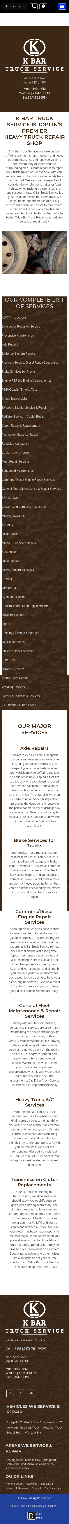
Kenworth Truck (15, 1427)
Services (32, 1483)
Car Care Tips (53, 1488)
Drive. (25, 1498)
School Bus (13, 1432)
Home (9, 1483)
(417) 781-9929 (34, 1348)
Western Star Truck (34, 1432)
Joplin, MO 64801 (34, 82)
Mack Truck (32, 1427)
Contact (36, 1488)
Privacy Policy (18, 1505)
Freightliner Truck (34, 1422)
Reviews (23, 1488)
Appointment (14, 6)
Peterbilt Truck (52, 1427)
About (20, 1483)
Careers (10, 1488)
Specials (46, 1483)
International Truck (52, 1422)
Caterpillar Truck (15, 1422)
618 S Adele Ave (34, 78)
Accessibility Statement (43, 1505)
